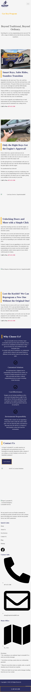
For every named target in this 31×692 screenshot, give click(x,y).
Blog (2, 540)
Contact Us (3, 536)
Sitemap (3, 543)
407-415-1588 (11, 106)
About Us (3, 529)
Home (2, 526)
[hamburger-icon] (28, 4)
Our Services (4, 533)
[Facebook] (3, 550)
